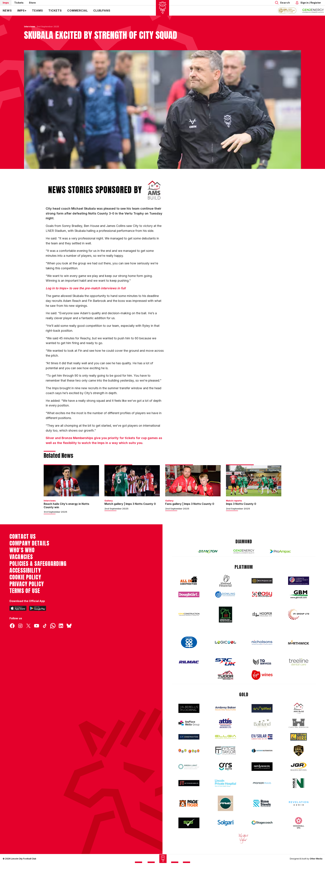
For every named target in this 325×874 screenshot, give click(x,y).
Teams (37, 10)
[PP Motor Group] (225, 803)
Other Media (316, 858)
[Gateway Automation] (262, 751)
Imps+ (22, 10)
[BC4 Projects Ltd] (262, 581)
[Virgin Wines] (262, 675)
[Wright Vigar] (243, 838)
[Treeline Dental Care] (298, 662)
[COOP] (188, 642)
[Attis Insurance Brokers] (225, 723)
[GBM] (298, 594)
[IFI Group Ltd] (298, 614)
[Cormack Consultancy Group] (298, 581)
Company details (29, 543)
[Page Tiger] (188, 803)
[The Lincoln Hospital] (225, 783)
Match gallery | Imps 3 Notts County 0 (130, 504)
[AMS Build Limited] (298, 708)
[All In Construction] (188, 581)
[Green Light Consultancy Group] (188, 766)
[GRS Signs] (225, 766)
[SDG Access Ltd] (188, 823)
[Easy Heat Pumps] (262, 594)
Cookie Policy (25, 577)
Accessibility (25, 570)
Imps (6, 2)
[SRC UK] (225, 661)
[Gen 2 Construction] (188, 614)
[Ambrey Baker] (225, 708)
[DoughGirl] (188, 594)
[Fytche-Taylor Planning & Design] (225, 750)
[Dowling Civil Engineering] (225, 594)
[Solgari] (225, 823)
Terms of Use (24, 591)
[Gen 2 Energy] (243, 551)
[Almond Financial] (225, 581)
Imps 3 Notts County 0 (241, 504)
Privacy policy (26, 584)
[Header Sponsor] (313, 10)
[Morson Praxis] (262, 783)
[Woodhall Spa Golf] (298, 823)
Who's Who (22, 550)
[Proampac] (280, 551)
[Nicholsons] (262, 642)
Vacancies (21, 557)
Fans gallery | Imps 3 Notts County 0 (189, 504)
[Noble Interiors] (298, 783)
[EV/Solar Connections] (262, 736)
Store (32, 2)
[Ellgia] (225, 737)
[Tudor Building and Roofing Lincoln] (225, 675)
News (7, 10)
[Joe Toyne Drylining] (188, 783)
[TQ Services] (262, 662)
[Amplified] (262, 708)
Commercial (77, 10)
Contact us (22, 536)
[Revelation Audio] (298, 803)
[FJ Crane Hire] (298, 737)
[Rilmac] (188, 661)
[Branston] (207, 551)
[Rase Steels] (262, 803)
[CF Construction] (188, 737)
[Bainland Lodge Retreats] (262, 723)
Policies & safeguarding (38, 563)
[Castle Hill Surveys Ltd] (298, 723)
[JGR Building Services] (298, 766)
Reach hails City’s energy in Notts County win (66, 505)
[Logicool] (225, 642)
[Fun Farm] (188, 750)
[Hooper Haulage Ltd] (262, 614)
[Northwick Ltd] (298, 642)
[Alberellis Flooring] (188, 708)
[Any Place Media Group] (188, 723)
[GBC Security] (298, 750)
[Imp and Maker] (262, 766)
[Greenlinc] (225, 614)
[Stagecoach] (262, 823)
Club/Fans (101, 10)
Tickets (19, 2)
